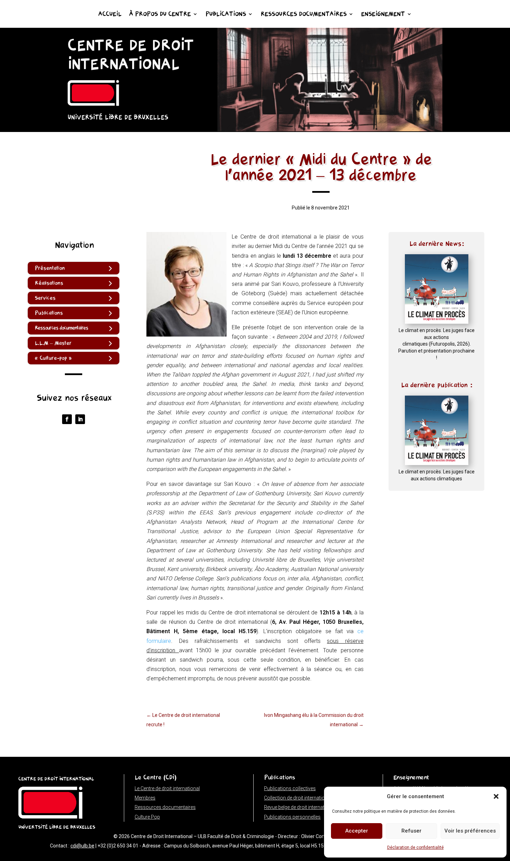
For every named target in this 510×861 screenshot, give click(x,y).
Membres (145, 798)
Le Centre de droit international (167, 788)
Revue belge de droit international (299, 807)
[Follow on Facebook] (67, 419)
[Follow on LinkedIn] (80, 419)
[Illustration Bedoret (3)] (330, 129)
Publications (225, 14)
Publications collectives (290, 788)
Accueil (109, 14)
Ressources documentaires (304, 14)
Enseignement (383, 14)
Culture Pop (147, 817)
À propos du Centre (160, 14)
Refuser (411, 831)
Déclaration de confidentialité (415, 847)
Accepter (356, 831)
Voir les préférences (470, 831)
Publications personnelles (292, 817)
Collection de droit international (297, 798)
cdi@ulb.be (82, 845)
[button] (496, 796)
